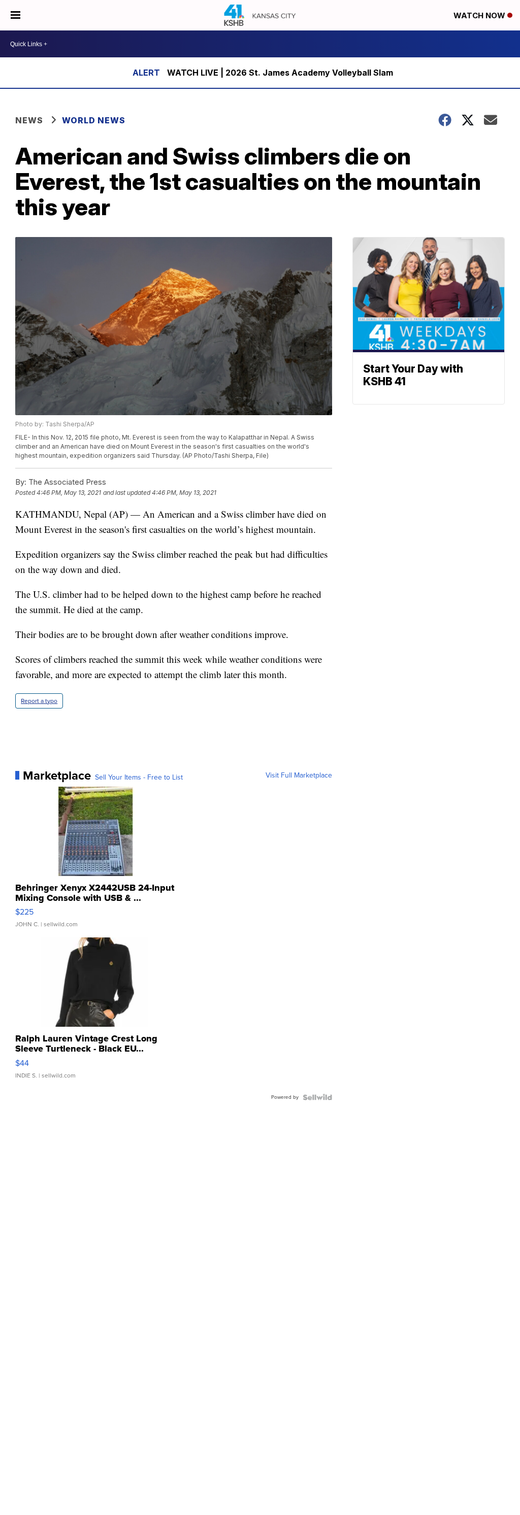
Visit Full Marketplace (299, 775)
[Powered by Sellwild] (317, 1097)
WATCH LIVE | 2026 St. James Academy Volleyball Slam (280, 73)
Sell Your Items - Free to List (139, 777)
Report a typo (39, 700)
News (29, 120)
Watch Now (480, 15)
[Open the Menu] (15, 15)
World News (93, 120)
